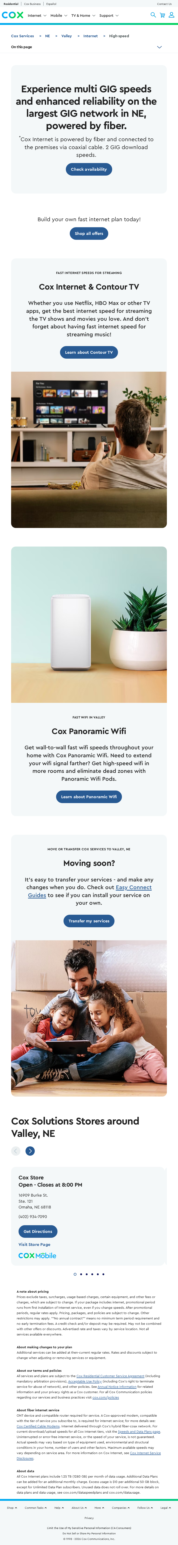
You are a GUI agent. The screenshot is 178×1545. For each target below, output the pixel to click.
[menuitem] (37, 16)
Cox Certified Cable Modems (38, 1426)
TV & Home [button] (80, 15)
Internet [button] (34, 15)
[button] (153, 15)
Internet (90, 36)
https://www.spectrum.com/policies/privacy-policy (63, 1520)
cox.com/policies (105, 1397)
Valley (66, 36)
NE (47, 36)
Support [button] (106, 15)
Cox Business (32, 4)
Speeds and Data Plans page (139, 1431)
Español (51, 4)
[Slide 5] (98, 1273)
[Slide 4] (92, 1273)
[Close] (173, 1498)
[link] (89, 169)
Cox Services (22, 36)
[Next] (30, 1151)
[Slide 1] (75, 1273)
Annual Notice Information (117, 1386)
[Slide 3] (87, 1273)
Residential (11, 4)
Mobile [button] (56, 15)
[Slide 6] (103, 1273)
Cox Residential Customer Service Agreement (110, 1376)
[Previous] (15, 1151)
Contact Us (164, 4)
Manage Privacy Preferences (89, 1534)
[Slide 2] (81, 1273)
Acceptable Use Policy (85, 1381)
